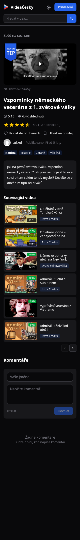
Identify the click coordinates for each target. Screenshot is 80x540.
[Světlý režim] (49, 7)
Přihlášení (65, 7)
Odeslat (63, 411)
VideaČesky (22, 7)
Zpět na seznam (17, 35)
